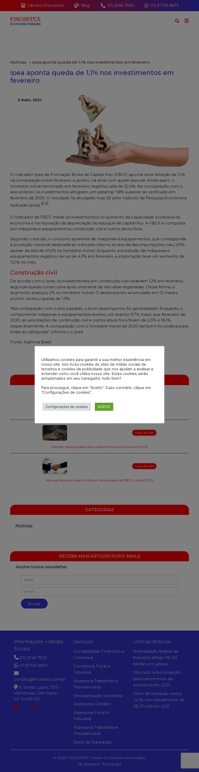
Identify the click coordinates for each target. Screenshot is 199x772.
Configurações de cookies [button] (67, 407)
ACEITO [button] (104, 407)
